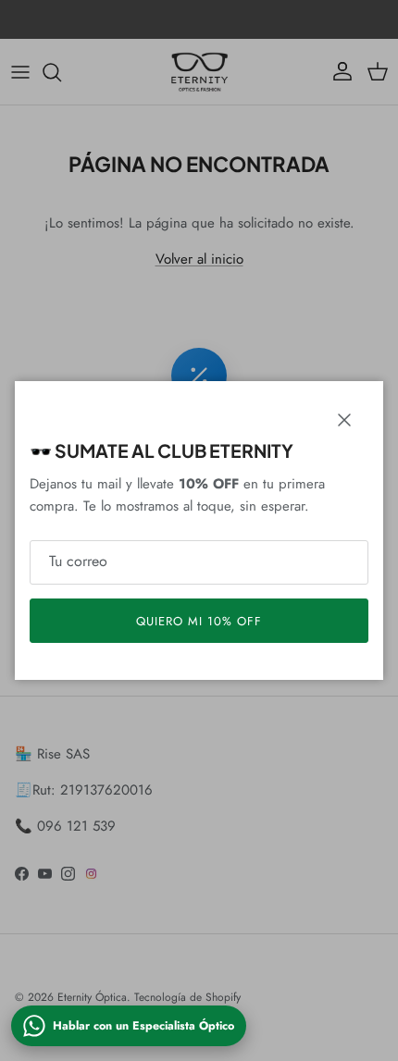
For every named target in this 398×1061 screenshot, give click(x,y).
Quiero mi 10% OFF (199, 621)
